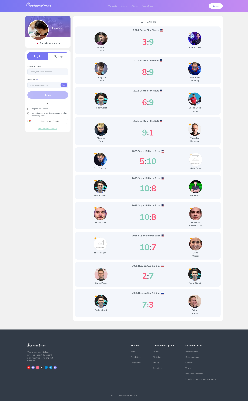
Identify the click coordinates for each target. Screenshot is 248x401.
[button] (47, 121)
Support (189, 362)
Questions (157, 368)
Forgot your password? (47, 128)
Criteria (156, 351)
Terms (188, 368)
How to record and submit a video (200, 379)
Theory (156, 362)
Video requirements (194, 373)
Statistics (157, 357)
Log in (216, 6)
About (133, 351)
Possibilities (136, 357)
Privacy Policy (191, 351)
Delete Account (192, 357)
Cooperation (136, 362)
